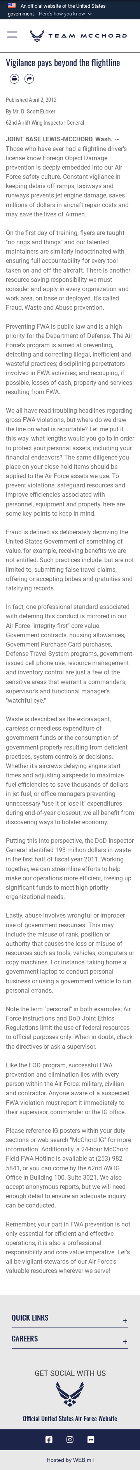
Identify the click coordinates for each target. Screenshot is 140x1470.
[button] (66, 14)
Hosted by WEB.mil (70, 1460)
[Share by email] (29, 78)
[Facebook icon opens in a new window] (49, 1440)
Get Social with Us (70, 1373)
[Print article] (14, 78)
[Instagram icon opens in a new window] (70, 1440)
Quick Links (30, 1317)
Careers (25, 1338)
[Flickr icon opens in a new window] (91, 1440)
